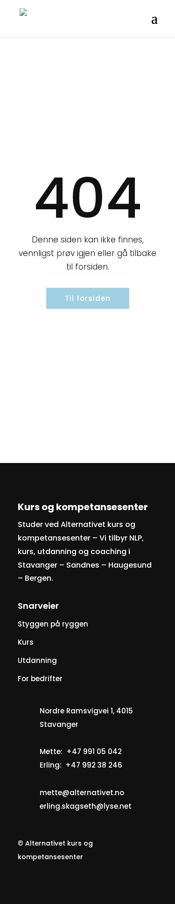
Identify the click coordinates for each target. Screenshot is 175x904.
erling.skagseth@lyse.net (86, 806)
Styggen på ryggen (53, 624)
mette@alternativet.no (82, 792)
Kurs (26, 642)
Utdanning (37, 660)
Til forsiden (88, 298)
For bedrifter (40, 678)
